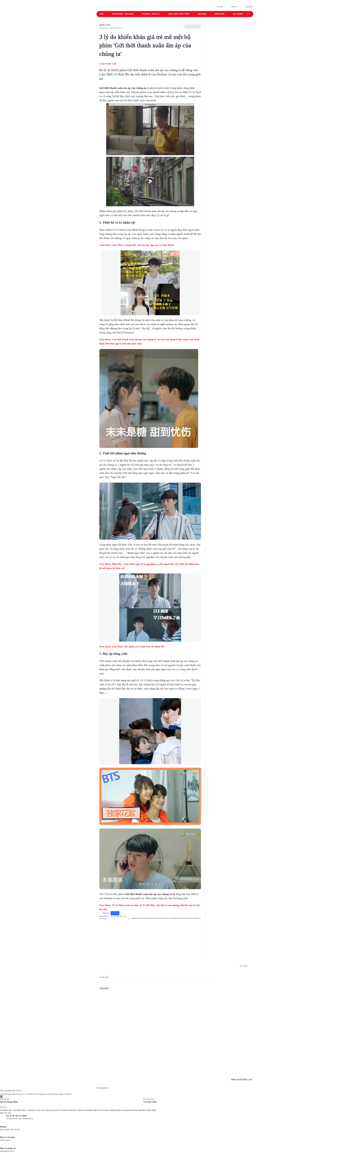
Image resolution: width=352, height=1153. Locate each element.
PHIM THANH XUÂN (148, 918)
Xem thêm (104, 988)
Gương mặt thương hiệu (124, 1110)
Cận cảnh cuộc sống (178, 14)
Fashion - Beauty (151, 14)
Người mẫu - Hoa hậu (123, 14)
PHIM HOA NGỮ (137, 918)
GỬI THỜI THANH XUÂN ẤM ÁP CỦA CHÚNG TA (185, 918)
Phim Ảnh (104, 25)
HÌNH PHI (159, 918)
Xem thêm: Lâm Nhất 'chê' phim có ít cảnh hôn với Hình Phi (131, 646)
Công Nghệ (138, 1110)
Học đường (110, 1110)
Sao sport (238, 14)
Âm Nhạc (69, 1110)
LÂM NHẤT (165, 918)
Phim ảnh (219, 14)
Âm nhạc (202, 14)
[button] (192, 26)
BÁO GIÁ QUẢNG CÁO (241, 1080)
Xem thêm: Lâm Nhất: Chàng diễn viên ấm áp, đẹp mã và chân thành (136, 245)
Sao (102, 14)
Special (145, 1110)
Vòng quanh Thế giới (57, 1110)
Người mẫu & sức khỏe (97, 1110)
